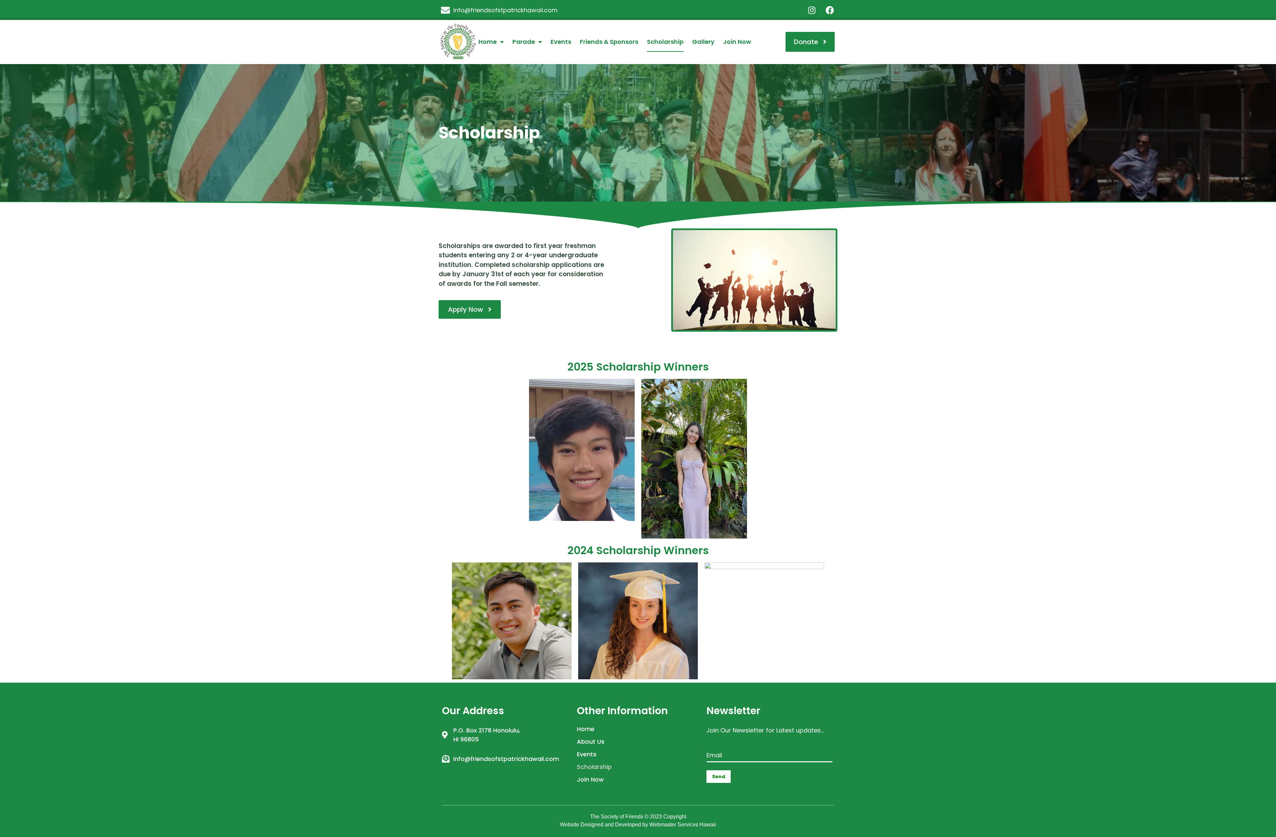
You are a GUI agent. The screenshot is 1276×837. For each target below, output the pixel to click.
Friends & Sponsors (609, 42)
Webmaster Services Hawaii (682, 824)
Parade (523, 42)
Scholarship (665, 42)
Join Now (737, 42)
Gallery (703, 42)
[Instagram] (811, 10)
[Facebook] (830, 10)
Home (487, 42)
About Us (590, 741)
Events (561, 42)
